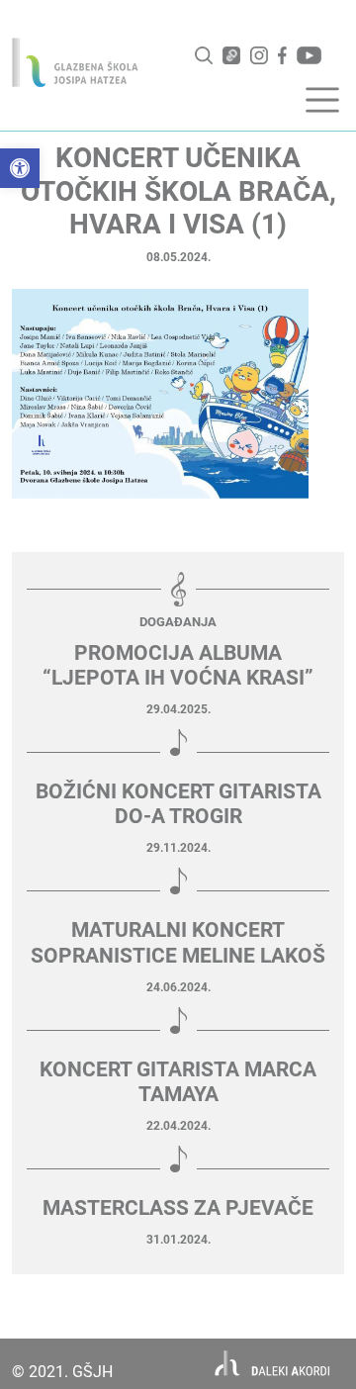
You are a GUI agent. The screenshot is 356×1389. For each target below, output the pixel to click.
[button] (20, 168)
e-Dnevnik (231, 55)
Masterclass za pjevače (178, 1208)
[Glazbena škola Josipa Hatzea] (75, 62)
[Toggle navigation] (322, 100)
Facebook (282, 55)
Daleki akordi (272, 1363)
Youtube (309, 55)
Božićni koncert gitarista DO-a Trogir (178, 804)
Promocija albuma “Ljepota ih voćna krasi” (178, 665)
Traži (204, 55)
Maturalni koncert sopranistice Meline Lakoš (178, 942)
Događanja (178, 621)
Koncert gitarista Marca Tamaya (178, 1082)
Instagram (259, 55)
